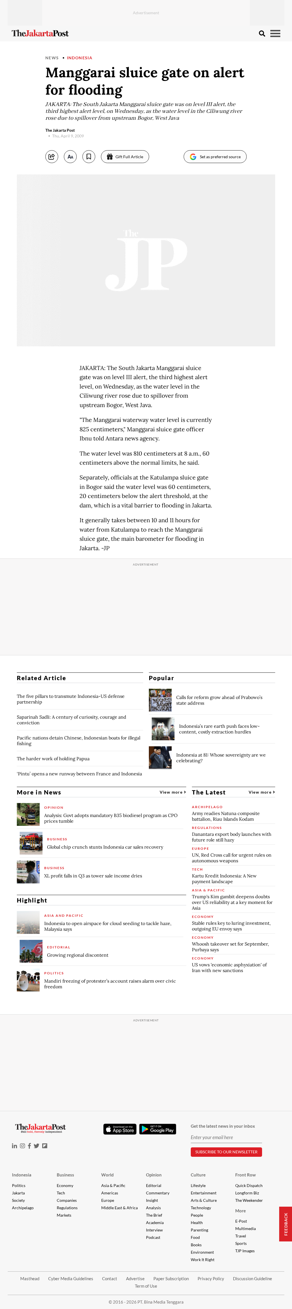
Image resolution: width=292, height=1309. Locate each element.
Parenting (199, 1229)
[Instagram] (22, 1146)
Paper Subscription (171, 1278)
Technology (201, 1207)
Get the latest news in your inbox (223, 1126)
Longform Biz (247, 1192)
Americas (109, 1192)
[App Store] (119, 1129)
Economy (65, 1185)
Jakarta (18, 1192)
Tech (61, 1192)
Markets (64, 1215)
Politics (18, 1185)
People (197, 1215)
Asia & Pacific (113, 1185)
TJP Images (245, 1250)
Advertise (135, 1278)
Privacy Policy (211, 1278)
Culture (198, 1174)
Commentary (157, 1192)
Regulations (67, 1207)
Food (195, 1237)
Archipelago (23, 1207)
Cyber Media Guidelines (70, 1278)
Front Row (245, 1174)
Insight (152, 1200)
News (52, 57)
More (240, 1210)
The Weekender (249, 1200)
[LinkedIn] (14, 1146)
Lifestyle (198, 1185)
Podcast (153, 1237)
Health (197, 1222)
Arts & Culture (204, 1200)
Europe (107, 1200)
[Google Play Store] (157, 1129)
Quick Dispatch (249, 1185)
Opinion (154, 1174)
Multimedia (245, 1228)
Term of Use (146, 1285)
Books (196, 1244)
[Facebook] (29, 1146)
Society (18, 1200)
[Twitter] (36, 1146)
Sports (241, 1243)
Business (65, 1174)
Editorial (153, 1185)
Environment (202, 1252)
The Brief (154, 1215)
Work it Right (202, 1259)
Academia (155, 1222)
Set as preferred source (220, 156)
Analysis (153, 1207)
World (107, 1174)
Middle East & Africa (119, 1207)
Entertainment (203, 1192)
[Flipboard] (44, 1146)
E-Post (241, 1221)
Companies (67, 1200)
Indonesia (80, 57)
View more (172, 792)
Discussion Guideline (252, 1278)
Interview (154, 1229)
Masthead (29, 1278)
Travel (240, 1235)
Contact (109, 1278)
